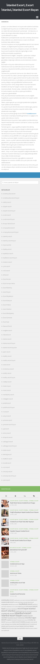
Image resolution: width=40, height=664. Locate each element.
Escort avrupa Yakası (9, 283)
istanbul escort (7, 339)
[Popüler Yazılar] (15, 496)
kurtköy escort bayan (9, 377)
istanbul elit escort (7, 614)
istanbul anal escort (20, 611)
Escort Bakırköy (7, 288)
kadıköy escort (7, 356)
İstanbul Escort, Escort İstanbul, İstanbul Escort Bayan (20, 7)
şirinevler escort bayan (9, 424)
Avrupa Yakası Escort (9, 223)
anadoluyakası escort (9, 194)
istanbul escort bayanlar (10, 347)
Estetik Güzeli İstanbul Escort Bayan (20, 540)
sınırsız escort (7, 433)
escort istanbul (7, 309)
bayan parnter (7, 245)
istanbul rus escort (12, 620)
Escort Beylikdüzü (8, 296)
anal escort (28, 600)
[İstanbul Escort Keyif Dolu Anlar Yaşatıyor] (5, 522)
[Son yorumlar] (24, 496)
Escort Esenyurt (7, 300)
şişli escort (6, 429)
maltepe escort (7, 382)
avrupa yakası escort (17, 648)
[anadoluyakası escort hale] (5, 583)
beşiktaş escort (7, 249)
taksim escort (7, 450)
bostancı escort (7, 262)
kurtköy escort (7, 373)
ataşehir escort (7, 206)
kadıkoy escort (9, 622)
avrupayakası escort (9, 228)
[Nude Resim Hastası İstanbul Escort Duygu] (5, 503)
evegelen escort (7, 330)
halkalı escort (6, 648)
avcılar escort (7, 215)
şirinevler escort (7, 420)
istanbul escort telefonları (16, 618)
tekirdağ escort (7, 454)
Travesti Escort (33, 624)
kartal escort (6, 365)
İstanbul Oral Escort (24, 626)
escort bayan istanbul (27, 608)
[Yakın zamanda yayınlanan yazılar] (6, 496)
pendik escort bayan (9, 407)
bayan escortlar (15, 604)
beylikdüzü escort (8, 253)
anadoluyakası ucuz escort (19, 600)
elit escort (5, 275)
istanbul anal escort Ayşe (17, 564)
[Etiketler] (34, 496)
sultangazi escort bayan (10, 446)
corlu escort (6, 270)
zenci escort (6, 480)
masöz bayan (7, 386)
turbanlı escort (5, 626)
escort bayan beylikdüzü (11, 609)
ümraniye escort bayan (9, 476)
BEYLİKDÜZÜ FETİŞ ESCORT (18, 550)
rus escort (6, 412)
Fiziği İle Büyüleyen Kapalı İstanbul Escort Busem (24, 512)
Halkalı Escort (7, 335)
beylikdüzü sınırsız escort (12, 606)
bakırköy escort (7, 236)
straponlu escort (7, 437)
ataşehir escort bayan (9, 211)
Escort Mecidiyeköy (8, 313)
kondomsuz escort (8, 369)
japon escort (6, 352)
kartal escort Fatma (15, 573)
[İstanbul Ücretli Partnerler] (5, 592)
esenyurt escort (8, 650)
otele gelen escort (29, 622)
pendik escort (7, 403)
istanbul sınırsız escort (22, 620)
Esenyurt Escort (7, 326)
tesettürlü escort (7, 459)
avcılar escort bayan (9, 219)
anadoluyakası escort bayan (11, 198)
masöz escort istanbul (18, 622)
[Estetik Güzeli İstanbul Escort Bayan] (5, 541)
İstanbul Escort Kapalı (14, 626)
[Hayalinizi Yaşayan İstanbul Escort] (5, 531)
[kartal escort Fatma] (5, 574)
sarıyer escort (7, 416)
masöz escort (7, 390)
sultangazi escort (8, 442)
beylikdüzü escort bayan (10, 258)
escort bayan (7, 292)
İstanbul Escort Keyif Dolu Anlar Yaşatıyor (22, 522)
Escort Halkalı (7, 305)
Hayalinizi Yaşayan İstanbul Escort (19, 531)
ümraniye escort (7, 471)
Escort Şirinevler (7, 318)
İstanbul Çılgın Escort (15, 628)
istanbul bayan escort (32, 611)
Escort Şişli (6, 322)
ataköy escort (7, 202)
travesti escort (7, 463)
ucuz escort (6, 467)
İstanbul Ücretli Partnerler (17, 594)
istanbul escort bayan (9, 343)
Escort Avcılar (7, 279)
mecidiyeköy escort (8, 394)
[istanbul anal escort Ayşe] (5, 564)
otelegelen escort (8, 399)
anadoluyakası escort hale (17, 583)
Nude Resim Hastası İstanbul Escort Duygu (22, 503)
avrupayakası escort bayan (11, 232)
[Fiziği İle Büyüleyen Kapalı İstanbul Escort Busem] (5, 513)
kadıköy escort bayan (9, 360)
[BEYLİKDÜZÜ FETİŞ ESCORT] (5, 553)
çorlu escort (6, 266)
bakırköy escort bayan (9, 241)
